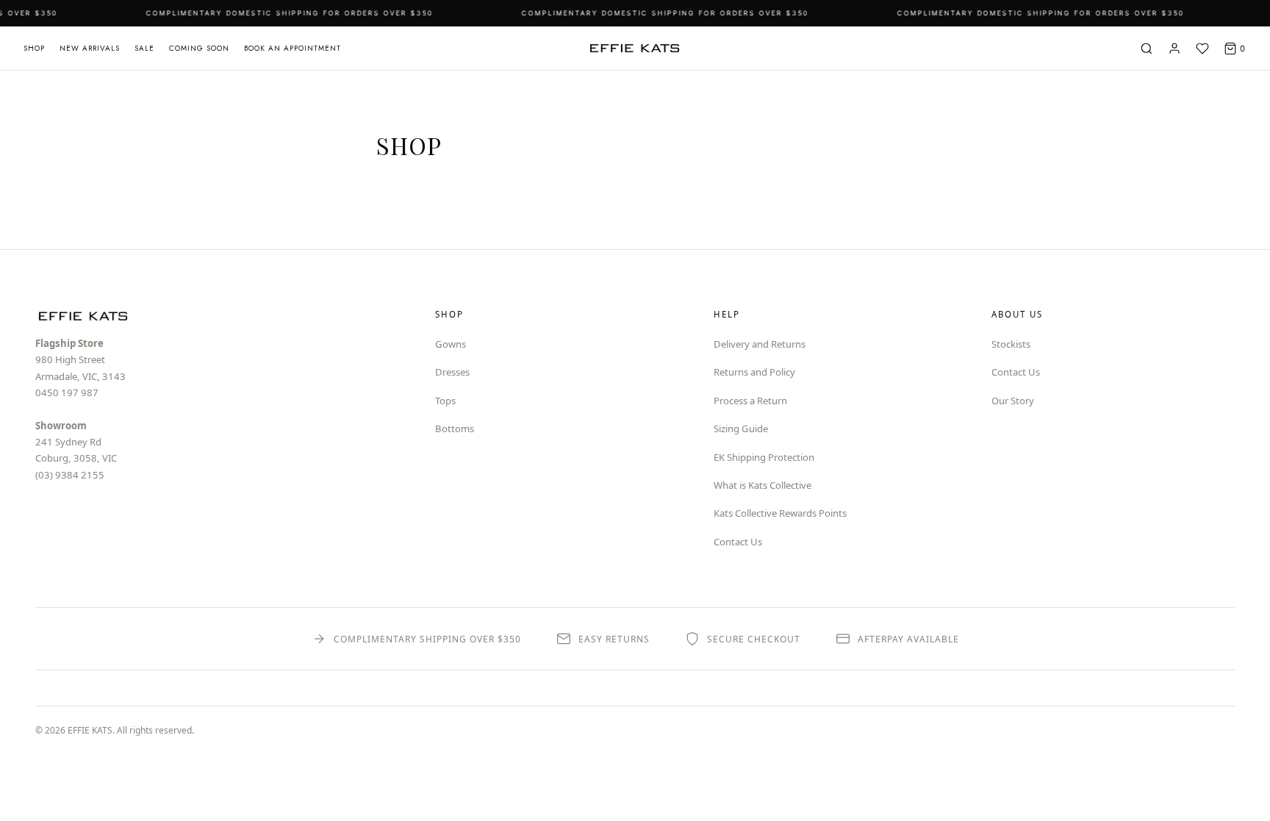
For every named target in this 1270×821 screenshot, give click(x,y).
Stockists (1010, 344)
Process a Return (750, 400)
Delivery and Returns (760, 344)
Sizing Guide (741, 428)
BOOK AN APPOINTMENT (292, 48)
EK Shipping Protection (764, 457)
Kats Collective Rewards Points (780, 513)
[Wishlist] (1202, 48)
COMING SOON (199, 48)
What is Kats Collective (762, 485)
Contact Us (738, 541)
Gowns (450, 344)
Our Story (1012, 400)
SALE (144, 48)
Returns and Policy (754, 372)
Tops (445, 400)
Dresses (452, 372)
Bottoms (454, 428)
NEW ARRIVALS (90, 48)
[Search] (1146, 48)
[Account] (1174, 48)
